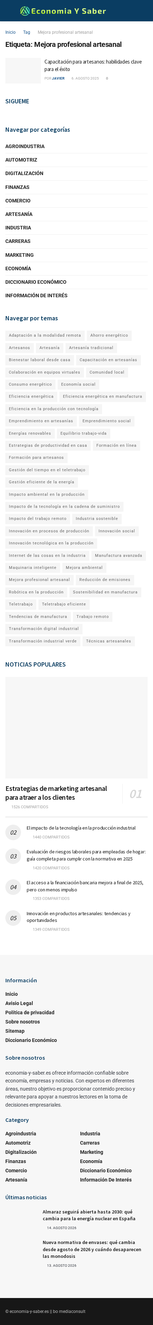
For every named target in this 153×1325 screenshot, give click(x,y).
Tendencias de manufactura (38, 616)
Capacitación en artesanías (108, 360)
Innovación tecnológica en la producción (51, 543)
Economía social (78, 384)
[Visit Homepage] (63, 11)
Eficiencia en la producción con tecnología (54, 409)
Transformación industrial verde (43, 641)
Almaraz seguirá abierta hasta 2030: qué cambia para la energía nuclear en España (89, 1215)
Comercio (18, 200)
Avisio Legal (19, 1003)
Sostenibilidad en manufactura (105, 592)
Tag (26, 32)
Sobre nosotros (22, 1022)
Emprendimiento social (107, 421)
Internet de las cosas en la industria (47, 555)
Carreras (18, 241)
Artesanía (18, 214)
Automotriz (21, 160)
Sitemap (15, 1031)
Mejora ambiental (84, 567)
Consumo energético (30, 384)
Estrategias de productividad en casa (48, 445)
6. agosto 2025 (85, 78)
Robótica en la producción (36, 592)
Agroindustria (24, 146)
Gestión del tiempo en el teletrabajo (47, 470)
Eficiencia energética (31, 396)
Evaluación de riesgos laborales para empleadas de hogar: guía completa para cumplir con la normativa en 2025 (86, 855)
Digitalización (24, 173)
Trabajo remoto (92, 616)
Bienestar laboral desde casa (39, 360)
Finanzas (17, 187)
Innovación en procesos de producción (49, 531)
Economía (18, 268)
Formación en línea (116, 445)
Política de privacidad (29, 1012)
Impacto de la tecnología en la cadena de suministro (64, 506)
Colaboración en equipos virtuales (44, 372)
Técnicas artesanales (108, 641)
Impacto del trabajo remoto (38, 518)
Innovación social (117, 531)
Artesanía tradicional (91, 348)
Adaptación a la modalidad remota (45, 335)
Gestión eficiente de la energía (41, 482)
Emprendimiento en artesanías (41, 421)
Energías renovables (30, 433)
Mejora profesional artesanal (65, 32)
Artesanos (19, 348)
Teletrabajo (21, 604)
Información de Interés (36, 295)
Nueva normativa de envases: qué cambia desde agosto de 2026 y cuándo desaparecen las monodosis (92, 1249)
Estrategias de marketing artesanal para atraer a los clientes (56, 793)
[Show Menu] (8, 10)
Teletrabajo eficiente (64, 604)
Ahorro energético (109, 335)
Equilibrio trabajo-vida (83, 433)
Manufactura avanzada (118, 555)
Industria (18, 227)
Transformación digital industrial (44, 628)
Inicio (10, 32)
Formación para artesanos (36, 457)
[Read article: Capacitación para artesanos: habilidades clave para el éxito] (23, 70)
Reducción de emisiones (105, 579)
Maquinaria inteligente (33, 567)
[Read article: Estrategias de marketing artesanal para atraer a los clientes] (76, 727)
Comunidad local (107, 372)
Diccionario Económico (36, 282)
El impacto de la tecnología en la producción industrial (81, 828)
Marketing (19, 255)
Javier (58, 78)
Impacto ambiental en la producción (47, 494)
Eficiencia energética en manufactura (102, 396)
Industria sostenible (97, 518)
